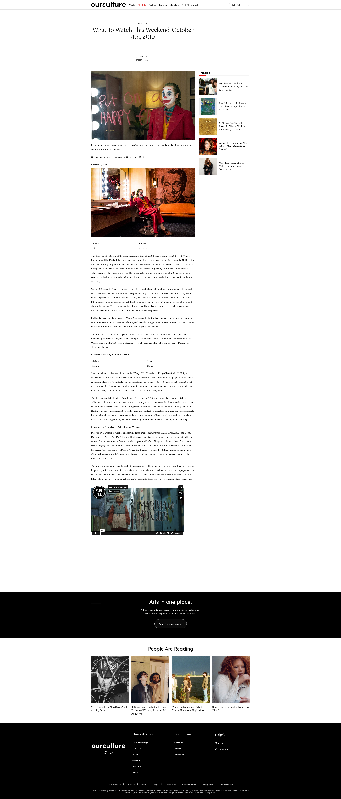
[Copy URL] (157, 49)
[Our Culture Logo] (108, 4)
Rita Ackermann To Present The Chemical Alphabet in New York (232, 106)
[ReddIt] (150, 49)
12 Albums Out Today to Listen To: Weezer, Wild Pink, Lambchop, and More (233, 126)
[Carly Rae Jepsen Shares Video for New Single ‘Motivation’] (208, 166)
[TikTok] (111, 752)
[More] (163, 49)
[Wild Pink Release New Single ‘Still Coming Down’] (110, 679)
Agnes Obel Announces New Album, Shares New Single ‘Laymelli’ (233, 146)
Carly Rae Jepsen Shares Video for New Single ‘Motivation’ (231, 166)
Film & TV (142, 23)
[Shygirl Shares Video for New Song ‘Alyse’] (231, 679)
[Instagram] (105, 752)
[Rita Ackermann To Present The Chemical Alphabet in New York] (208, 106)
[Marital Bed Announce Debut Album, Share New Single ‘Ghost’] (191, 679)
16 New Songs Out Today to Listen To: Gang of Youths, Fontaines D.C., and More (149, 710)
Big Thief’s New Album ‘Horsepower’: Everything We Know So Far (233, 86)
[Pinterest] (144, 49)
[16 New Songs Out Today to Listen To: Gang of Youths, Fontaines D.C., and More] (150, 679)
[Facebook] (138, 49)
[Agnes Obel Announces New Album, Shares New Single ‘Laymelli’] (208, 146)
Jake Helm (142, 57)
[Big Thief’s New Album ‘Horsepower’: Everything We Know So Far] (208, 86)
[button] (247, 4)
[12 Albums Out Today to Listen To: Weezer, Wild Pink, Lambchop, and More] (208, 126)
